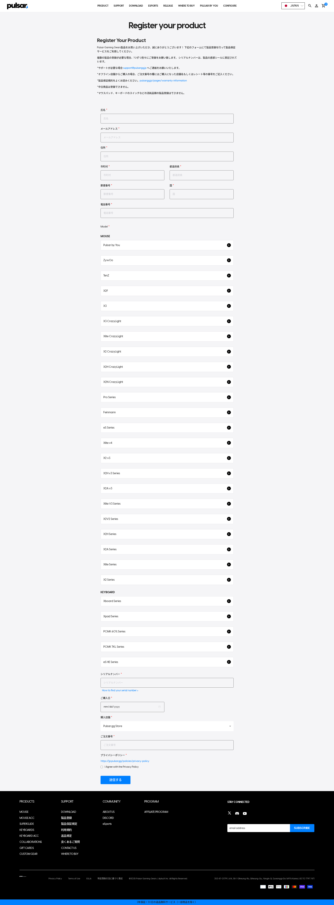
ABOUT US (108, 811)
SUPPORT (119, 5)
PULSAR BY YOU (209, 5)
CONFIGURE (230, 5)
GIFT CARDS (26, 848)
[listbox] (293, 5)
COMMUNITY (112, 801)
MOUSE (23, 811)
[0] (323, 6)
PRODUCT (102, 5)
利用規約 (66, 830)
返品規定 (66, 835)
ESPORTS (153, 5)
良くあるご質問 (70, 842)
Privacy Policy (55, 878)
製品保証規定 (69, 823)
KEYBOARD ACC (29, 835)
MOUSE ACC (26, 818)
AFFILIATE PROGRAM (156, 811)
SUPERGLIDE (26, 823)
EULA (88, 878)
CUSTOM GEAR (28, 854)
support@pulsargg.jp (135, 68)
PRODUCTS (26, 801)
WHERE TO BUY (186, 5)
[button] (167, 245)
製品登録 (66, 818)
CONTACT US (68, 848)
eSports (107, 823)
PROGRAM (151, 801)
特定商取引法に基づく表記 (110, 878)
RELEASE (168, 5)
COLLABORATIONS (30, 842)
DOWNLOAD (136, 5)
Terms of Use (74, 878)
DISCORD (108, 818)
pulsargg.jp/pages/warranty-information (163, 80)
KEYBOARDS (26, 830)
